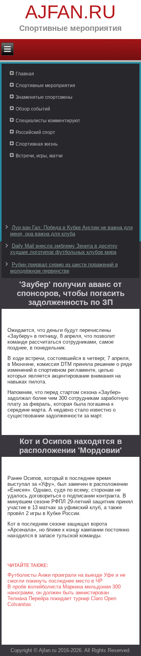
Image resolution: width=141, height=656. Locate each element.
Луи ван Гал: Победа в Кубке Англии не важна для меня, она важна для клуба (71, 231)
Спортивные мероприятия (45, 85)
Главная (25, 74)
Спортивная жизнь (37, 144)
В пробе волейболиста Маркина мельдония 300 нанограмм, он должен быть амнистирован (64, 589)
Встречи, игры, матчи (39, 156)
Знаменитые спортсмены (44, 97)
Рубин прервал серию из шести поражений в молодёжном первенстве (64, 268)
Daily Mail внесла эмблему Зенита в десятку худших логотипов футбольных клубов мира (64, 249)
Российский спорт (35, 132)
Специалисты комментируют (48, 120)
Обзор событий (33, 109)
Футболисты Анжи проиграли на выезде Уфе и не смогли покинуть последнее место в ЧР (66, 578)
